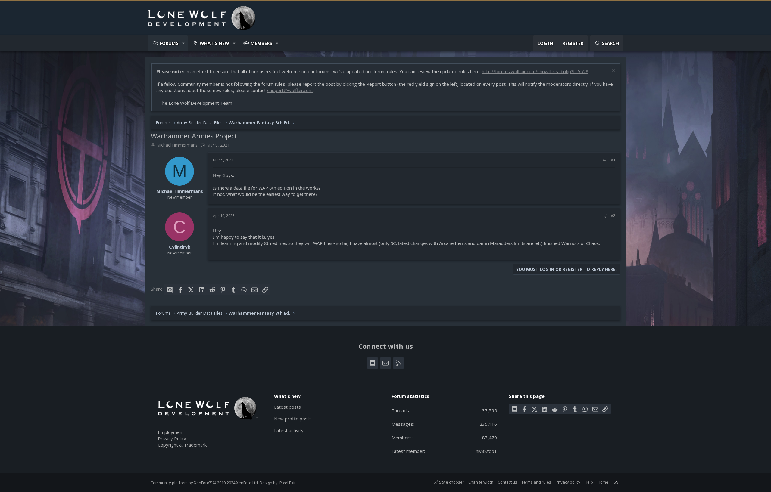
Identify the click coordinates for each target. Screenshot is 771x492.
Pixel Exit (287, 482)
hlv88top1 (486, 451)
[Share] (605, 159)
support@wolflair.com (290, 90)
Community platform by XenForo (205, 482)
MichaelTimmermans (177, 145)
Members (261, 43)
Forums (169, 43)
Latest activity (289, 430)
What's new (214, 43)
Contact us (507, 482)
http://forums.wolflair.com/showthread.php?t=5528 (535, 71)
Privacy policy (568, 482)
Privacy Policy (172, 438)
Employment (171, 432)
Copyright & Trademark (182, 445)
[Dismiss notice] (612, 71)
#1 (613, 159)
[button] (183, 43)
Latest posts (287, 407)
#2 (613, 215)
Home (603, 482)
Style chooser (451, 482)
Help (589, 482)
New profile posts (293, 419)
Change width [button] (480, 482)
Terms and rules (536, 482)
